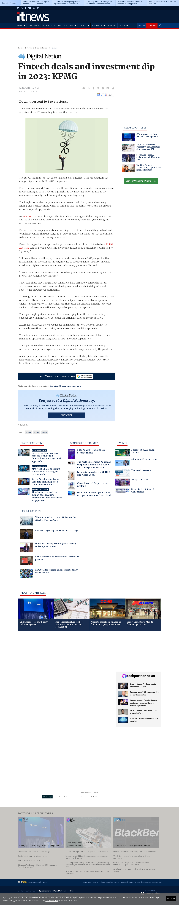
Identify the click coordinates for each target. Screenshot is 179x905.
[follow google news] (29, 8)
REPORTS (82, 25)
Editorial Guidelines (106, 882)
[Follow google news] (104, 94)
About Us (95, 882)
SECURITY (47, 25)
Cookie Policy (51, 900)
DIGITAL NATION (65, 25)
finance (28, 432)
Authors (117, 882)
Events (122, 443)
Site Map (155, 882)
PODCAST (112, 25)
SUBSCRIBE (152, 25)
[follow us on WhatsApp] (34, 8)
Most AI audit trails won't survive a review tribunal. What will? (76, 797)
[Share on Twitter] (89, 88)
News (29, 48)
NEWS (19, 25)
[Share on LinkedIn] (98, 88)
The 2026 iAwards (141, 470)
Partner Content (32, 443)
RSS (160, 882)
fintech (36, 432)
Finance (54, 48)
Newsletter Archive (144, 882)
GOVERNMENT (34, 25)
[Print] (112, 88)
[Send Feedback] (103, 88)
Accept (171, 898)
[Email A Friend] (108, 88)
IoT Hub (70, 891)
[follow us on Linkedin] (18, 8)
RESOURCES (97, 25)
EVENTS (121, 25)
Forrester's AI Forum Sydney (142, 451)
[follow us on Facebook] (25, 8)
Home (20, 48)
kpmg (44, 432)
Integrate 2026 (139, 479)
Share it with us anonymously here (65, 386)
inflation (27, 216)
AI (55, 25)
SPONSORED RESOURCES (84, 443)
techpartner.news (44, 891)
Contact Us (87, 882)
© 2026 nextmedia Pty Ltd (37, 882)
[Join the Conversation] (83, 88)
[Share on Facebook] (94, 88)
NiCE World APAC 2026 (144, 459)
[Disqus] (65, 667)
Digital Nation (41, 48)
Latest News (9, 3)
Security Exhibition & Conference (142, 491)
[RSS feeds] (38, 8)
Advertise (132, 882)
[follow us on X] (22, 8)
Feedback (124, 882)
